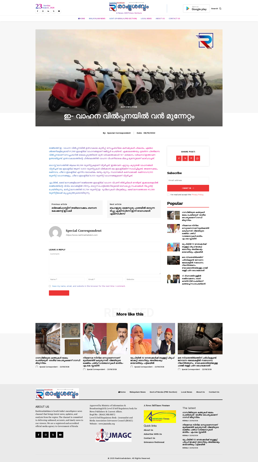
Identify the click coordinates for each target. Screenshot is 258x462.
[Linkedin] (48, 11)
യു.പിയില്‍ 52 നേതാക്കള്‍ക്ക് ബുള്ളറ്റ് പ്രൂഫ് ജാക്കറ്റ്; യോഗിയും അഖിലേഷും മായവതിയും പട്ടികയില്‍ (194, 248)
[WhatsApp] (197, 158)
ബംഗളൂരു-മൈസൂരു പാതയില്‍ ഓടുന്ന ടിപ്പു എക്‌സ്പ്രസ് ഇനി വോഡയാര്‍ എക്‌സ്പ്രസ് (132, 210)
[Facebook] (37, 11)
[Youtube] (59, 11)
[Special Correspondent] (55, 232)
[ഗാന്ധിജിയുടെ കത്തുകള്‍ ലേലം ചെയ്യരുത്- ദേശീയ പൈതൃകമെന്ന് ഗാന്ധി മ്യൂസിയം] (173, 215)
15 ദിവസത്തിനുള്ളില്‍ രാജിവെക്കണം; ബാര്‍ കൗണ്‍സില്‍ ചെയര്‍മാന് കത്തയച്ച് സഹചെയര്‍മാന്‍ (193, 279)
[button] (217, 8)
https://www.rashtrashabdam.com (81, 235)
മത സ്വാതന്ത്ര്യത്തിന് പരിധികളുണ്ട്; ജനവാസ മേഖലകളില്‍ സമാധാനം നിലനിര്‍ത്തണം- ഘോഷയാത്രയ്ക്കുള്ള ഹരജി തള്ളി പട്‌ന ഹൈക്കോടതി (195, 264)
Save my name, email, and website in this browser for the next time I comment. (89, 286)
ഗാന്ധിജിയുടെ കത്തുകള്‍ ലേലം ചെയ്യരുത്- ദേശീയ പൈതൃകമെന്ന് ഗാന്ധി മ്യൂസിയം (194, 216)
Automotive (129, 107)
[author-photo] (37, 366)
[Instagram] (43, 11)
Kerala (185, 421)
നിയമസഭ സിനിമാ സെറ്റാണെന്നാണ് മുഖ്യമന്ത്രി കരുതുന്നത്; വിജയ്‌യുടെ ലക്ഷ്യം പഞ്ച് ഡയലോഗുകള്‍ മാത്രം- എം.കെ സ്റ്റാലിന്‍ (195, 232)
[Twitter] (54, 11)
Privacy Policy (197, 195)
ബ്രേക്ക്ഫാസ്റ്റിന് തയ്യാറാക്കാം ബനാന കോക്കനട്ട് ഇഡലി (74, 209)
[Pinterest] (191, 158)
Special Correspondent (119, 133)
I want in (186, 188)
